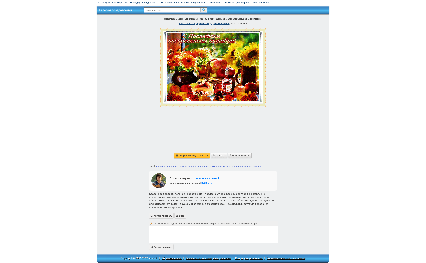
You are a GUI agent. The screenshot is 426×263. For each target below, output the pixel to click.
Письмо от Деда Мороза (236, 2)
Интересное (214, 2)
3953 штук (207, 183)
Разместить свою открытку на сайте (208, 258)
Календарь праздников (142, 2)
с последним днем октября (179, 166)
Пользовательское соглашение (285, 258)
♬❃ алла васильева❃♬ (208, 178)
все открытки (187, 23)
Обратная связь (260, 2)
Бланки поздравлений (193, 2)
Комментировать (161, 247)
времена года (204, 23)
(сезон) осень (222, 23)
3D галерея (104, 2)
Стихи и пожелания (168, 2)
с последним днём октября (246, 166)
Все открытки (119, 2)
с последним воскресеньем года (212, 166)
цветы (159, 166)
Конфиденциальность (248, 258)
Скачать (219, 155)
